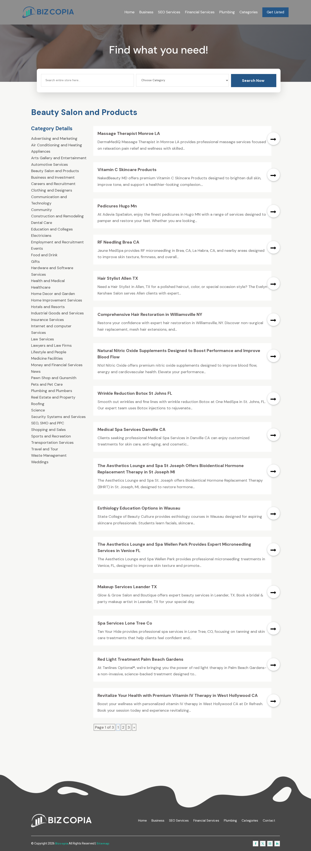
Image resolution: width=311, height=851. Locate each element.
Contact (269, 821)
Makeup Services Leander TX (127, 586)
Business (146, 12)
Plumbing (227, 12)
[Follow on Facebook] (255, 843)
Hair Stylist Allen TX (118, 278)
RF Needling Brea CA (118, 242)
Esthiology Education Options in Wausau (139, 508)
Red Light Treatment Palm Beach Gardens (140, 659)
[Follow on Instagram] (270, 843)
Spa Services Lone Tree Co (125, 623)
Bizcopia (61, 843)
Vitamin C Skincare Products (127, 169)
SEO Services (169, 12)
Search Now (253, 80)
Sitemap (102, 843)
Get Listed (275, 12)
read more (273, 138)
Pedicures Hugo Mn (117, 206)
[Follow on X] (263, 843)
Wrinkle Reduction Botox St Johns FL (135, 393)
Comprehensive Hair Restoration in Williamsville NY (150, 314)
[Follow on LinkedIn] (277, 843)
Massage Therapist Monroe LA (129, 133)
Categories (248, 12)
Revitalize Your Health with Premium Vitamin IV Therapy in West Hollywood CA (178, 695)
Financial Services (200, 12)
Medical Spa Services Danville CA (131, 429)
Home (129, 12)
